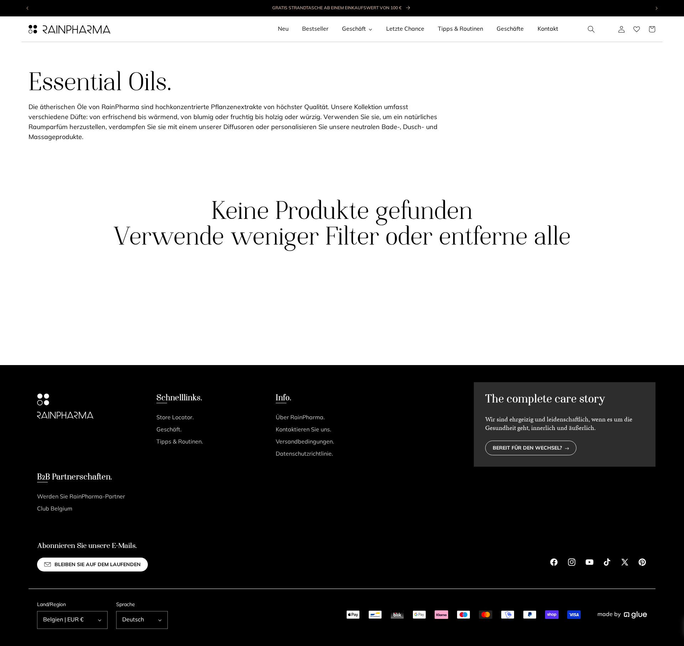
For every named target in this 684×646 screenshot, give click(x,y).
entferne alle (505, 238)
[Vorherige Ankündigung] (28, 8)
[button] (591, 29)
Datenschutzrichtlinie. (304, 454)
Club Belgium (54, 509)
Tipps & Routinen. (179, 442)
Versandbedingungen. (305, 442)
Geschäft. (169, 430)
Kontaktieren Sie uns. (303, 430)
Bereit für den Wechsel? (527, 448)
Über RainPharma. (300, 418)
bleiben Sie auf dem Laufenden (98, 565)
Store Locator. (175, 418)
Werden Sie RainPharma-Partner (81, 497)
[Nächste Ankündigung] (656, 8)
